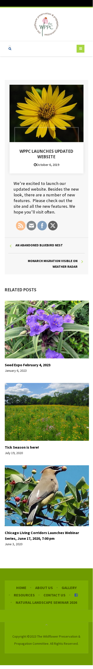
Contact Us (54, 595)
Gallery (69, 587)
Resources (24, 595)
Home (21, 587)
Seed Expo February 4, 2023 (27, 364)
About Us (44, 587)
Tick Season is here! (22, 447)
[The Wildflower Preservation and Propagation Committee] (46, 24)
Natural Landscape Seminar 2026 (46, 602)
